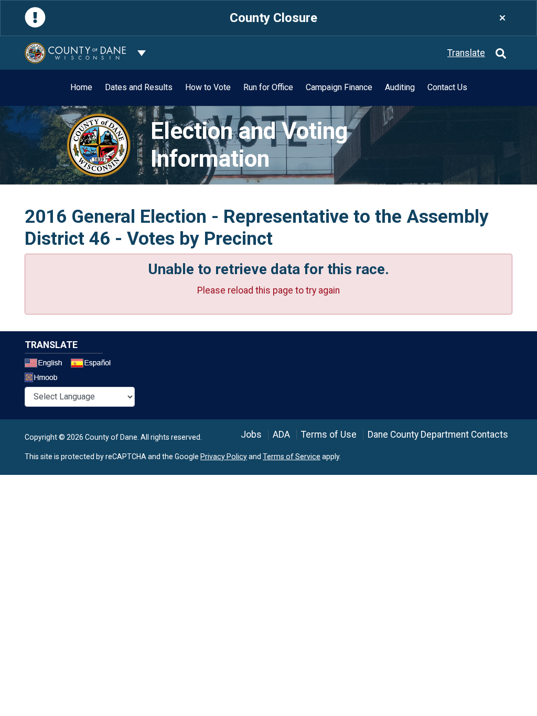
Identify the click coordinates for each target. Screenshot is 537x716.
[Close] (502, 18)
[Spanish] (93, 364)
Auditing (400, 87)
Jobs (251, 434)
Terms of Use (329, 434)
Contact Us (447, 87)
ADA (281, 434)
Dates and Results (139, 87)
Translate (466, 53)
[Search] (500, 53)
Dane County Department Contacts (438, 434)
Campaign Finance (339, 87)
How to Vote (208, 87)
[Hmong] (45, 379)
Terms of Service (291, 456)
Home (81, 87)
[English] (47, 364)
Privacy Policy (223, 456)
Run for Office (268, 87)
